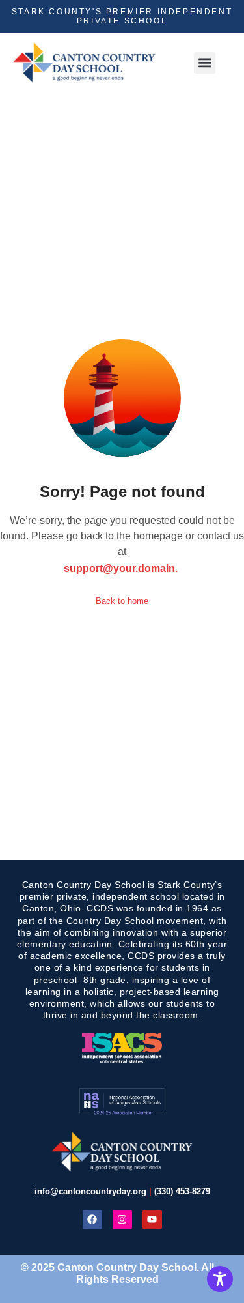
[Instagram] (122, 1219)
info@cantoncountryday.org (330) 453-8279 (122, 1191)
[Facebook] (92, 1219)
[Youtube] (152, 1219)
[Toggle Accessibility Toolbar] (220, 1279)
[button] (204, 63)
